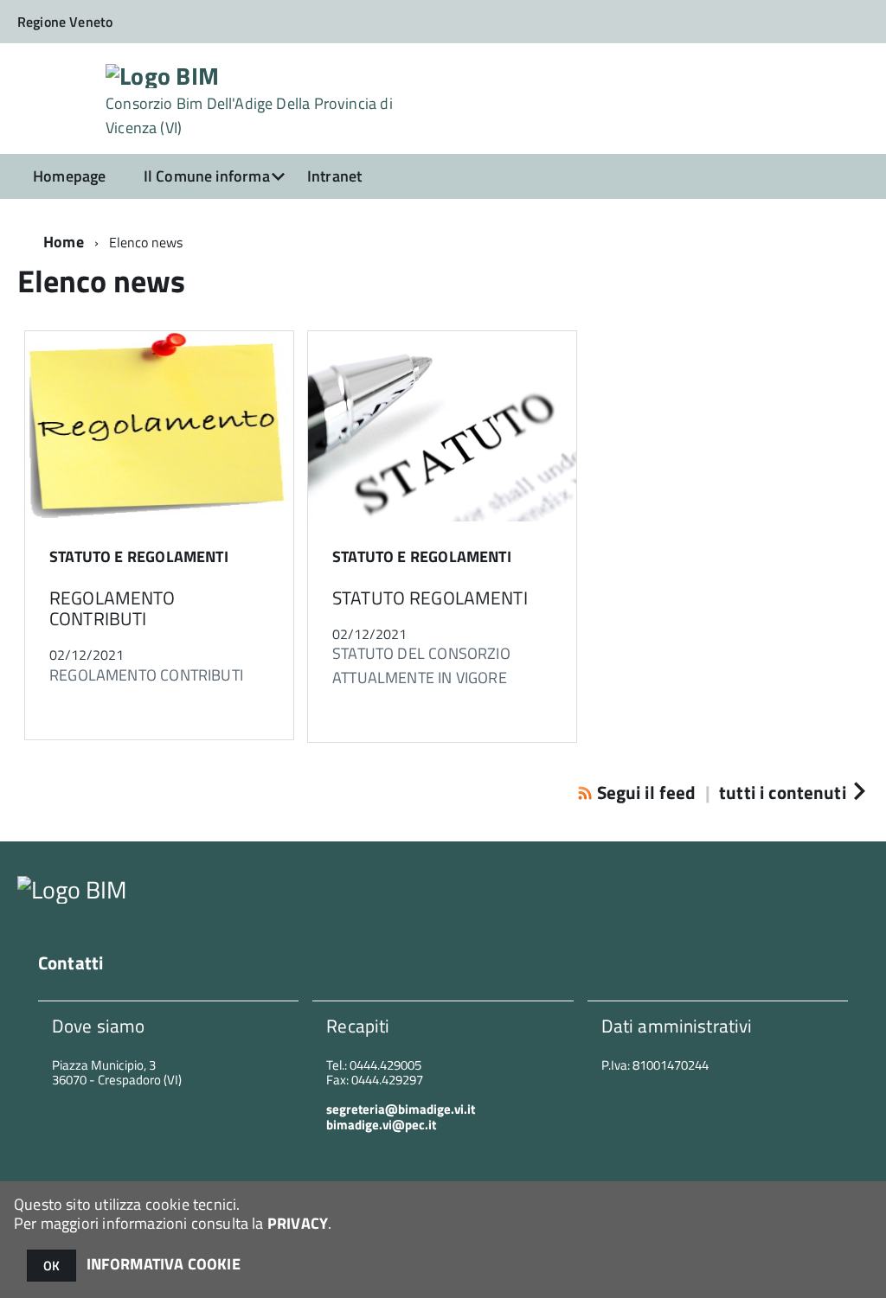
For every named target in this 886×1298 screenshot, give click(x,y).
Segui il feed (646, 792)
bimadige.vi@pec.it (381, 1125)
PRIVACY (297, 1223)
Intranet (334, 176)
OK (51, 1266)
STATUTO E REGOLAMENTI (138, 556)
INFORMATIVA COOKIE (164, 1264)
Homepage (69, 176)
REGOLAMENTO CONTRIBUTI (112, 608)
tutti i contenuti (783, 792)
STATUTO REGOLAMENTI (430, 597)
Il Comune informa (207, 176)
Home (63, 241)
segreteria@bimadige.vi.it (400, 1109)
